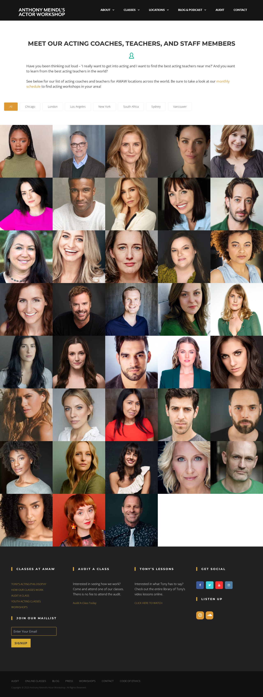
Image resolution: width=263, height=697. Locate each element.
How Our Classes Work (27, 590)
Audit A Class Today (84, 603)
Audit (220, 10)
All (10, 106)
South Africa (131, 106)
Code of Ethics (130, 681)
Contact (240, 10)
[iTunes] (200, 615)
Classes (130, 10)
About (105, 10)
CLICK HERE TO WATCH (148, 603)
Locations (157, 10)
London (53, 106)
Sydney (155, 106)
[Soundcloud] (209, 615)
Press (69, 681)
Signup (21, 643)
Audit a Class (20, 595)
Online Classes (35, 681)
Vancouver (180, 106)
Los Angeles (78, 106)
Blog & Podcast (190, 10)
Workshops (19, 607)
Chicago (30, 106)
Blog (55, 681)
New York (104, 106)
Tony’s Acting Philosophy (28, 584)
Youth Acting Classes (26, 601)
